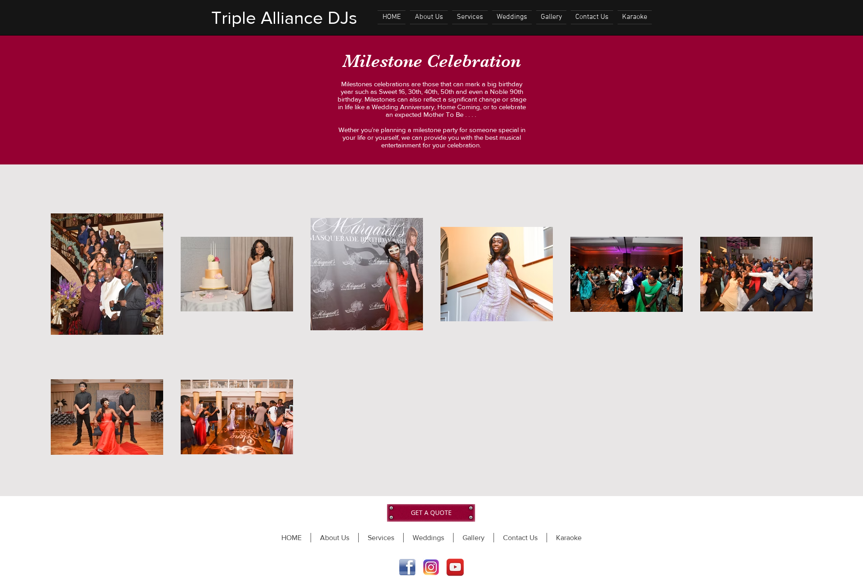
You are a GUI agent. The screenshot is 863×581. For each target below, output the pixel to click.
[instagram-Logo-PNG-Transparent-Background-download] (431, 567)
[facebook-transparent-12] (407, 567)
